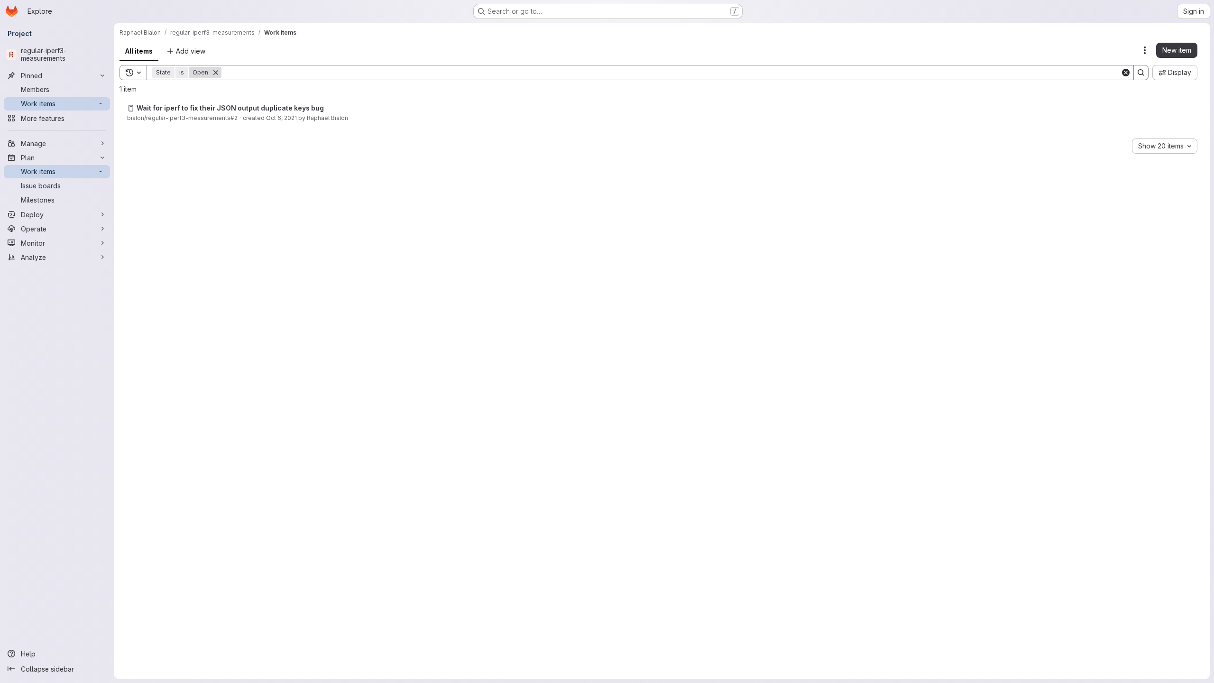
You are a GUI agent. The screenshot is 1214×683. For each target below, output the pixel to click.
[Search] (1141, 72)
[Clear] (1125, 72)
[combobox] (1164, 146)
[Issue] (131, 108)
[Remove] (215, 72)
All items (139, 51)
